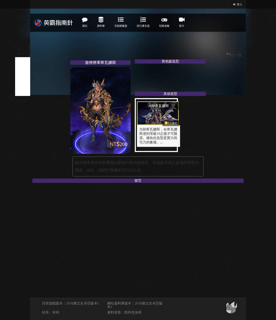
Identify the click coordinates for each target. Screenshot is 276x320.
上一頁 (236, 55)
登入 (239, 4)
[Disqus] (138, 239)
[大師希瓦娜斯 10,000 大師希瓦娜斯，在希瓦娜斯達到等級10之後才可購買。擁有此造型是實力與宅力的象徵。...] (158, 101)
